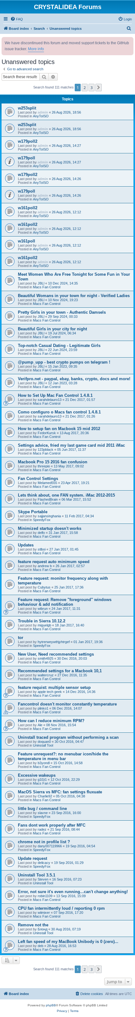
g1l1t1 (42, 779)
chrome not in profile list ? (44, 841)
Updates (26, 545)
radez (42, 829)
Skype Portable (32, 511)
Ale (40, 725)
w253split (27, 108)
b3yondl (44, 763)
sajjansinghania (49, 516)
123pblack (45, 449)
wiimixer (44, 912)
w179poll (26, 158)
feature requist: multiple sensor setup (54, 687)
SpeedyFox (42, 520)
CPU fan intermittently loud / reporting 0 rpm (61, 908)
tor (20, 637)
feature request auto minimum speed (53, 561)
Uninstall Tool (43, 745)
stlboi (42, 549)
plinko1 (43, 708)
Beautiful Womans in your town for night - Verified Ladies (74, 295)
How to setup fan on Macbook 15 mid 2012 (59, 428)
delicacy (44, 863)
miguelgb (44, 625)
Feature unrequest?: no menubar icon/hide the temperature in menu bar (63, 756)
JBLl (41, 283)
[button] (98, 87)
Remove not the (33, 925)
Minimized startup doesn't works (49, 528)
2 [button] (85, 87)
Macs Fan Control (46, 287)
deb (40, 946)
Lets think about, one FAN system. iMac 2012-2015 (66, 495)
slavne (43, 813)
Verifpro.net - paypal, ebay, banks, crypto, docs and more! (74, 378)
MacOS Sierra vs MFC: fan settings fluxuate (60, 792)
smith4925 (45, 658)
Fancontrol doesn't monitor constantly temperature (67, 704)
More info (36, 49)
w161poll (26, 241)
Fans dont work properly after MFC (51, 825)
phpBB (51, 1005)
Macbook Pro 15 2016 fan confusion (52, 462)
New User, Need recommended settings (56, 654)
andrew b (45, 566)
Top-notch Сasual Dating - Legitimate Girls (59, 345)
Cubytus (44, 587)
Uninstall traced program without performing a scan (68, 737)
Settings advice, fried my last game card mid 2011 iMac (71, 445)
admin (43, 112)
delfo (41, 533)
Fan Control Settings (38, 478)
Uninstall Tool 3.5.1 (36, 875)
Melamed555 (47, 483)
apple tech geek (50, 692)
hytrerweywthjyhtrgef (54, 642)
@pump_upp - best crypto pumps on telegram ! (64, 362)
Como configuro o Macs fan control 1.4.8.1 (59, 412)
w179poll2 (27, 141)
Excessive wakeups (37, 775)
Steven (43, 879)
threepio (44, 466)
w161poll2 (27, 207)
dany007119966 (50, 846)
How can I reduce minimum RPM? (51, 720)
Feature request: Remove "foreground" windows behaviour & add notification (64, 602)
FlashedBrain (48, 499)
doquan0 (44, 741)
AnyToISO (41, 116)
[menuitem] (16, 19)
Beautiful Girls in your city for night (52, 329)
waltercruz (46, 675)
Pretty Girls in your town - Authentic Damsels (62, 312)
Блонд (42, 929)
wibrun (43, 608)
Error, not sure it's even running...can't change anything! (73, 891)
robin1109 (45, 896)
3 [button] (91, 87)
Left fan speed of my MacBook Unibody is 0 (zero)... (68, 941)
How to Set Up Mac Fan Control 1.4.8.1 (55, 395)
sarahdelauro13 (50, 400)
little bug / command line (42, 808)
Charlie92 (45, 796)
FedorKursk (47, 433)
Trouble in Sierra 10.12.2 (41, 621)
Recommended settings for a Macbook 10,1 (60, 670)
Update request (32, 858)
